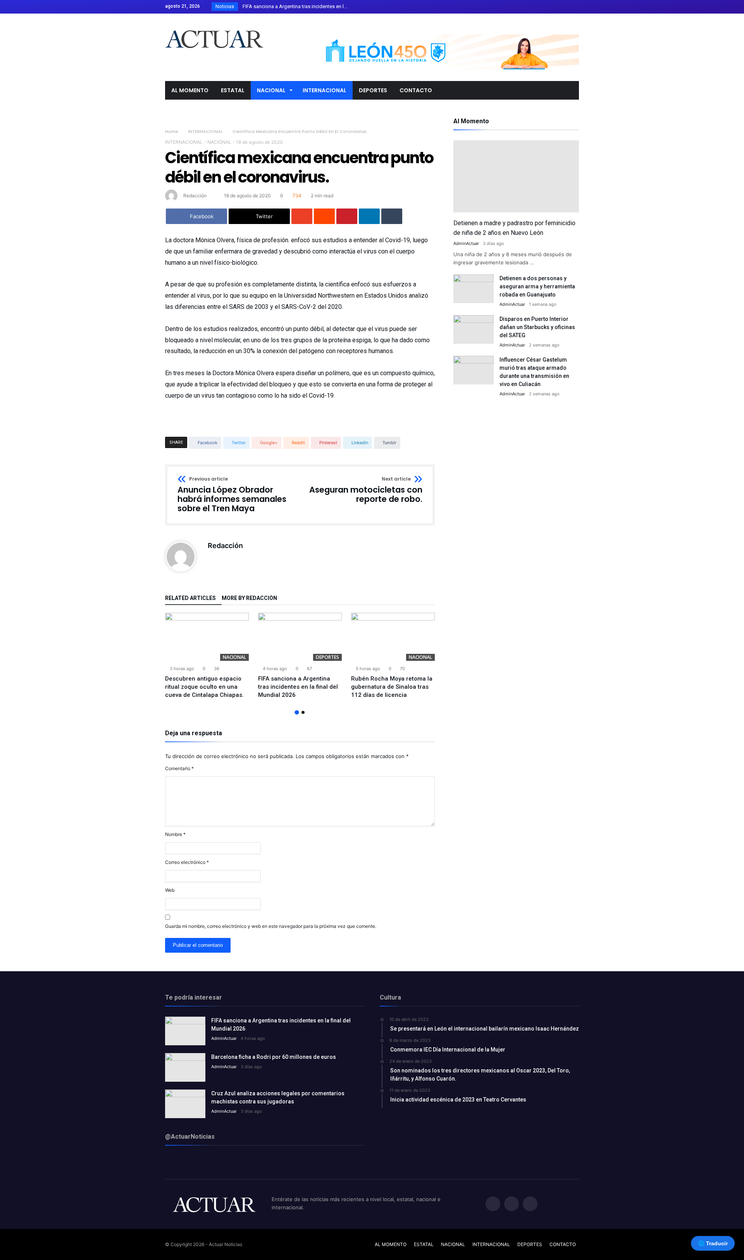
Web (169, 890)
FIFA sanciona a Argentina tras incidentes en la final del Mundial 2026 (298, 686)
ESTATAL (424, 1244)
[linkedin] (369, 216)
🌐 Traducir (713, 1243)
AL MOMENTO (390, 1244)
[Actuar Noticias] (214, 25)
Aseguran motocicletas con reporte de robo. (365, 490)
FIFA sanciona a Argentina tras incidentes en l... (293, 6)
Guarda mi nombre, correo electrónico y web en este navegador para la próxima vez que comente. (270, 926)
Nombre (175, 834)
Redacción (195, 195)
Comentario (179, 768)
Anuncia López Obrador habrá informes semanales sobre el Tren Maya (231, 495)
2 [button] (303, 712)
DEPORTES (327, 657)
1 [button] (296, 712)
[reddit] (324, 216)
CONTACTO (562, 1244)
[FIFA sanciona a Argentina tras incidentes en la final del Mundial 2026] (300, 637)
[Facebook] (544, 7)
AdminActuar (466, 243)
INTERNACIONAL (205, 131)
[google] (301, 216)
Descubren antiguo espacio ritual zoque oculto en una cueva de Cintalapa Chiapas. (204, 686)
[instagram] (573, 7)
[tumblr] (391, 216)
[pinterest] (346, 216)
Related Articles (190, 598)
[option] (207, 656)
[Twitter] (558, 7)
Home (171, 131)
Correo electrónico (187, 862)
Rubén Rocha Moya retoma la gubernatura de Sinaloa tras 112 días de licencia (391, 686)
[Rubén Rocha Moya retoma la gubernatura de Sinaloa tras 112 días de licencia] (393, 637)
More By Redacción (249, 598)
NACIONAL (219, 142)
